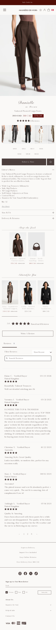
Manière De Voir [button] (12, 605)
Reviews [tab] (7, 343)
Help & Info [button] (10, 610)
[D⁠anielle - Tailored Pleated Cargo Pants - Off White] (41, 134)
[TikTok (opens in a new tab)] (36, 573)
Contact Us (10, 616)
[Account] (44, 10)
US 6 (41, 149)
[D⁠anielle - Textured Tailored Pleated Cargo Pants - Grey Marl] (15, 134)
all (26, 592)
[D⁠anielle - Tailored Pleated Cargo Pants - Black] (28, 134)
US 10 (28, 154)
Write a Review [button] (28, 333)
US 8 (19, 154)
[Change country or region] (53, 10)
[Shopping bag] (48, 10)
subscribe (45, 592)
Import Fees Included (28, 552)
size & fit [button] (6, 213)
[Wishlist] (40, 10)
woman (11, 592)
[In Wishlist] (50, 162)
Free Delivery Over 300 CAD (28, 562)
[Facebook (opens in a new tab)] (25, 573)
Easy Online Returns (28, 557)
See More (6, 206)
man (19, 592)
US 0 (15, 149)
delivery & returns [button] (11, 218)
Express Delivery (28, 548)
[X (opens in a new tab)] (30, 573)
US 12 (36, 154)
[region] (28, 298)
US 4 (32, 149)
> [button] (36, 534)
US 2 (24, 149)
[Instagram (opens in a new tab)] (20, 573)
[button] (4, 9)
